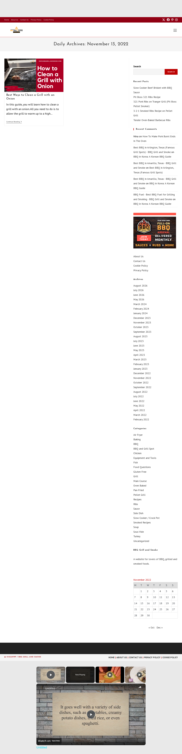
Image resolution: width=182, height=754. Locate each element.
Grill (135, 476)
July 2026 (138, 290)
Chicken (137, 453)
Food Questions (142, 467)
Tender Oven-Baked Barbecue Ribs (151, 120)
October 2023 (140, 327)
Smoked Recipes (142, 522)
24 (154, 609)
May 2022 (138, 405)
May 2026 (138, 299)
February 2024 (141, 308)
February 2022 (141, 419)
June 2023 (138, 345)
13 (173, 597)
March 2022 (139, 414)
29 (141, 615)
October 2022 (140, 382)
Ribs (135, 504)
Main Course (140, 481)
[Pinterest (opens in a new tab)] (172, 19)
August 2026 (140, 285)
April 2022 (139, 410)
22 (141, 609)
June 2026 (138, 294)
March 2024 (139, 304)
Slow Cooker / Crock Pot (146, 518)
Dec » (160, 627)
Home (6, 20)
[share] (139, 687)
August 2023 (140, 336)
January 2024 (140, 313)
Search (137, 66)
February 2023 (141, 364)
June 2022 (138, 401)
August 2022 (140, 391)
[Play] (110, 675)
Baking (137, 439)
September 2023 (142, 331)
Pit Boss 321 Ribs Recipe (146, 97)
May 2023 (138, 350)
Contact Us (24, 20)
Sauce (136, 508)
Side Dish (138, 513)
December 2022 (142, 373)
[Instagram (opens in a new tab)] (176, 19)
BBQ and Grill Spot (143, 448)
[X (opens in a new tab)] (163, 19)
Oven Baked (139, 485)
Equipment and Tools (144, 458)
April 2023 (139, 354)
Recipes (137, 499)
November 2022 (142, 378)
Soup (136, 527)
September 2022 (142, 387)
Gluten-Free (139, 471)
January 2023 (140, 368)
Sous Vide (138, 531)
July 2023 (138, 341)
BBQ (135, 444)
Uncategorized (141, 541)
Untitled (50, 688)
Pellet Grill (139, 494)
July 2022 (138, 396)
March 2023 (139, 359)
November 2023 (142, 322)
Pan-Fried (138, 490)
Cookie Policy (49, 20)
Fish (135, 462)
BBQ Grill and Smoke (145, 550)
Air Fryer (138, 434)
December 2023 (142, 318)
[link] (41, 688)
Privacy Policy (36, 20)
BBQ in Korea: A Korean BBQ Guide (152, 156)
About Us (14, 20)
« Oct (151, 627)
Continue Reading (14, 122)
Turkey (136, 536)
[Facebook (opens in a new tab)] (168, 19)
